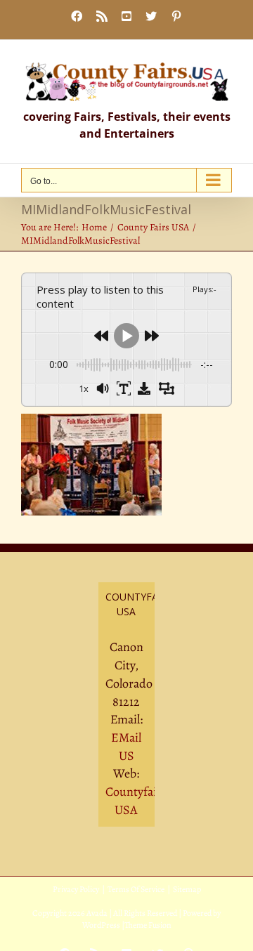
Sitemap (187, 889)
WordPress (101, 925)
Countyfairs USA (136, 800)
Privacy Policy (76, 889)
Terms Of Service (136, 889)
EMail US (126, 746)
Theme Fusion (147, 925)
